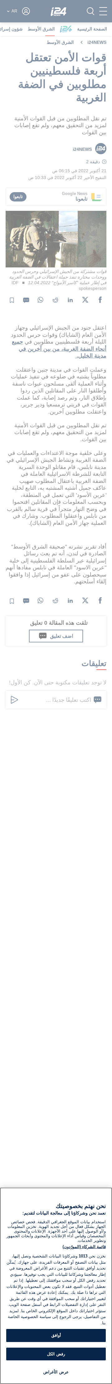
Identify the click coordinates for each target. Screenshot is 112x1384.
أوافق (56, 1335)
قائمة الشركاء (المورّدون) (84, 1246)
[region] (56, 1285)
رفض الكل (56, 1354)
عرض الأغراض (55, 1372)
